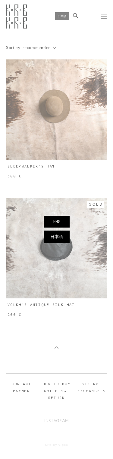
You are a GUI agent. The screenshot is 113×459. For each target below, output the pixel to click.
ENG (56, 221)
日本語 (56, 236)
